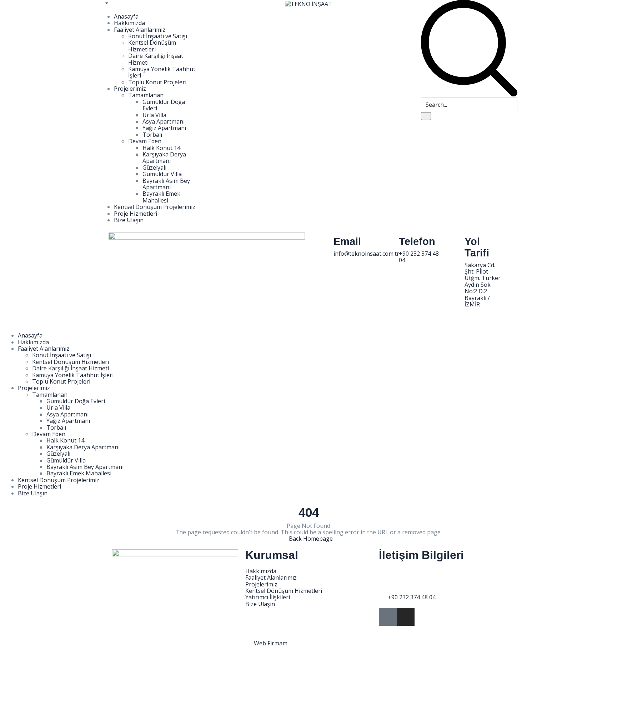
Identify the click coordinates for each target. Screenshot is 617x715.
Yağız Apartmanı (164, 128)
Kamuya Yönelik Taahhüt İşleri (161, 72)
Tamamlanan (146, 95)
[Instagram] (406, 617)
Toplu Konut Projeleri (157, 82)
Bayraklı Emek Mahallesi (161, 197)
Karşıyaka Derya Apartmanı (164, 157)
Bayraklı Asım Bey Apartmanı (166, 184)
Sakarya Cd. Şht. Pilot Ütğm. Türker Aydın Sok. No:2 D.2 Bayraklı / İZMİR (483, 284)
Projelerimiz (130, 88)
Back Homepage (311, 538)
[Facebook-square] (388, 617)
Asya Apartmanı (163, 121)
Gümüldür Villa (162, 174)
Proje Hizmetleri (135, 214)
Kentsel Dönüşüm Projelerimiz (154, 207)
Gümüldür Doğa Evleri (163, 105)
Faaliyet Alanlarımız (139, 30)
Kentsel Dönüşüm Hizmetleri (152, 46)
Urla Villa (154, 115)
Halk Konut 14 (161, 148)
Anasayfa (126, 16)
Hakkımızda (129, 23)
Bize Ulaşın (129, 220)
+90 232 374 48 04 (419, 257)
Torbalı (152, 135)
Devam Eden (144, 141)
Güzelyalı (154, 167)
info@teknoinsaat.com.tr (366, 254)
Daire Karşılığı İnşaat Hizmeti (155, 59)
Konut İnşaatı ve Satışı (157, 36)
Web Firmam (270, 643)
